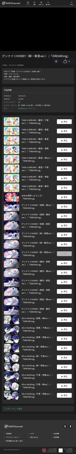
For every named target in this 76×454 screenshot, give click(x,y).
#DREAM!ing (22, 108)
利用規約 (9, 434)
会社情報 (56, 434)
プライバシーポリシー (13, 437)
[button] (28, 3)
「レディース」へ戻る (12, 408)
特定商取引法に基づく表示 (14, 441)
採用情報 (56, 437)
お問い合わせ (34, 437)
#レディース (32, 108)
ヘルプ (32, 434)
